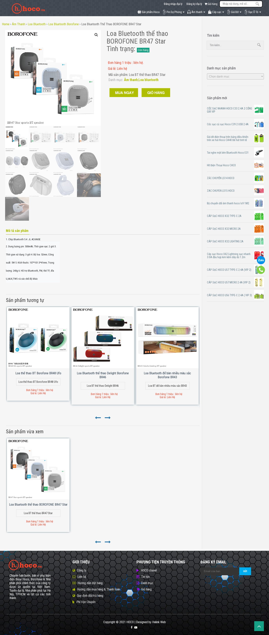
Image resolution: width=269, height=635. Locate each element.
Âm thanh (196, 12)
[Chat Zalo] (261, 263)
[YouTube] (135, 627)
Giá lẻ (111, 68)
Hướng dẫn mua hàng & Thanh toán (98, 589)
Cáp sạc (216, 12)
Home (5, 24)
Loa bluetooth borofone (63, 24)
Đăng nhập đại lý (173, 4)
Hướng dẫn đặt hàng (90, 583)
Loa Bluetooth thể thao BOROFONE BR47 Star (111, 24)
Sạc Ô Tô (253, 12)
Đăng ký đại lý (194, 4)
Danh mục (147, 583)
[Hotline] (261, 273)
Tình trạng (120, 49)
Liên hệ (81, 577)
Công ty (81, 570)
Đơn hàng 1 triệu (120, 63)
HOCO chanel (149, 570)
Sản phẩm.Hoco (151, 12)
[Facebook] (132, 627)
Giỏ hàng (212, 4)
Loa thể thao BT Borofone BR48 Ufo (38, 373)
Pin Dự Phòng (174, 12)
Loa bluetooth (37, 24)
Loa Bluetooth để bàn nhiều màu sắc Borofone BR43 (167, 375)
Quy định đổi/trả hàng (90, 596)
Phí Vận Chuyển (86, 602)
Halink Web (159, 622)
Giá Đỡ (235, 12)
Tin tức (145, 577)
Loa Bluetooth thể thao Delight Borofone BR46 (103, 375)
